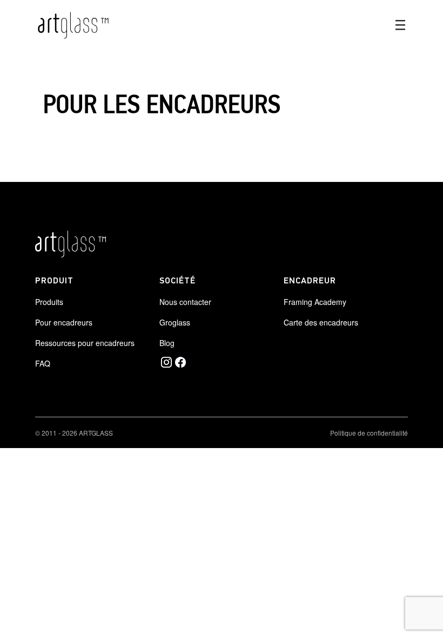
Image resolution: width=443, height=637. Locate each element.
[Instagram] (166, 362)
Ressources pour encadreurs (85, 342)
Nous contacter (185, 301)
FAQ (42, 363)
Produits (49, 301)
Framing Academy (315, 301)
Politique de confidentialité (369, 432)
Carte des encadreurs (321, 322)
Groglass (174, 322)
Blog (166, 342)
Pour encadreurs (63, 322)
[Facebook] (180, 362)
